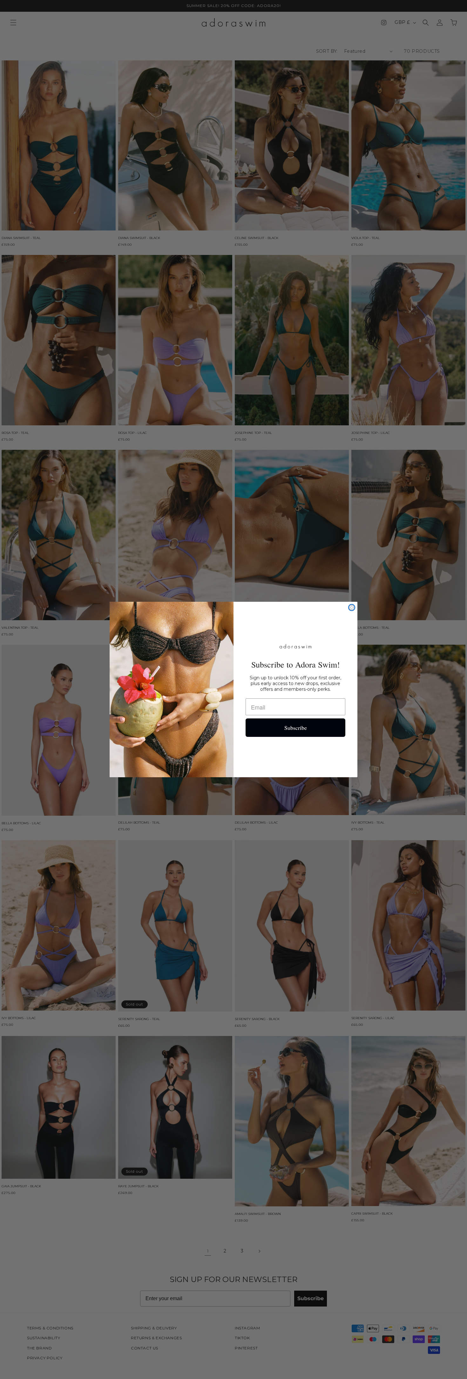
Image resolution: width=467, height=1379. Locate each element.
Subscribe (295, 727)
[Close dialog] (352, 607)
